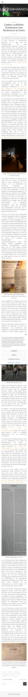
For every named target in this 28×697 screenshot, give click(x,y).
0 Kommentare (23, 679)
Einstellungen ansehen (14, 359)
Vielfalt (14, 22)
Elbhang (10, 672)
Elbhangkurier (17, 672)
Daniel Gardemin (8, 679)
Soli (10, 676)
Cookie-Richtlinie (11, 362)
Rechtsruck (4, 676)
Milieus (18, 674)
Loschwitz (13, 674)
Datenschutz (17, 362)
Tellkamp (15, 676)
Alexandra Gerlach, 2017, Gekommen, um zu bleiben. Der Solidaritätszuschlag (14, 428)
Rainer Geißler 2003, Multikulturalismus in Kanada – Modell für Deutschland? (14, 448)
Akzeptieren (14, 351)
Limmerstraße (5, 674)
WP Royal (18, 694)
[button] (26, 334)
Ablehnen (14, 355)
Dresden (4, 672)
